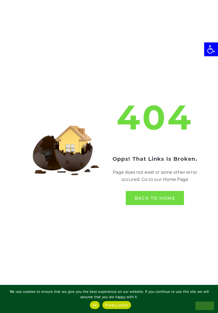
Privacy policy (116, 305)
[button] (211, 49)
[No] (204, 306)
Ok (95, 305)
